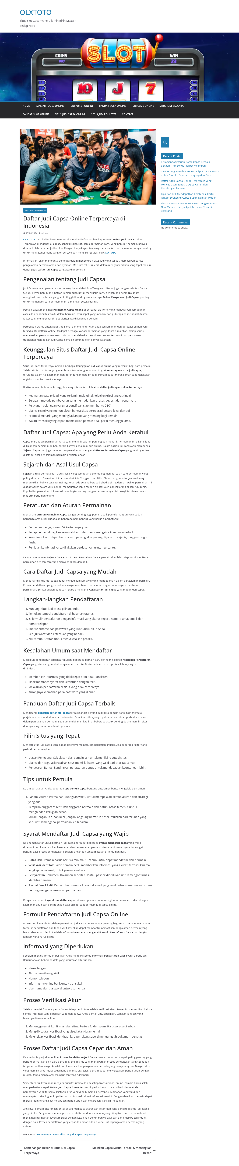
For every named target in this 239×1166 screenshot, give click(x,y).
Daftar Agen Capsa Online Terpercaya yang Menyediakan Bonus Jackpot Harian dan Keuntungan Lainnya (186, 184)
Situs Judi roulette (103, 114)
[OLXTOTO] (119, 35)
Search (165, 142)
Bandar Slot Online (36, 114)
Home (26, 105)
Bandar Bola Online (112, 105)
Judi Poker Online (81, 105)
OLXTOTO (36, 12)
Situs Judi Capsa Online (70, 114)
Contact (127, 114)
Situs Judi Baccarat (172, 105)
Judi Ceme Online (143, 105)
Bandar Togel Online (50, 105)
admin (44, 233)
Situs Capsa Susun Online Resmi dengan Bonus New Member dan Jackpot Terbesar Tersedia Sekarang (189, 207)
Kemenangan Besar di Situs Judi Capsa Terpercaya (49, 1150)
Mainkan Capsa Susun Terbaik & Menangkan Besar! (122, 1150)
